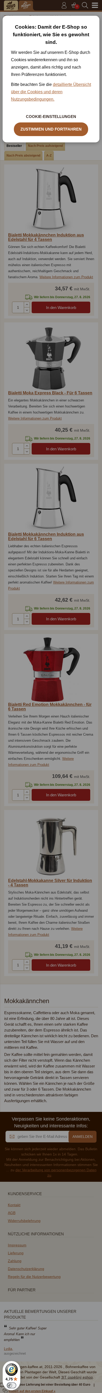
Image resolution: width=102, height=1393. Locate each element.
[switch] (11, 1385)
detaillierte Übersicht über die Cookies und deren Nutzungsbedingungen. (51, 91)
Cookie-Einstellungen (51, 116)
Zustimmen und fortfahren (51, 129)
